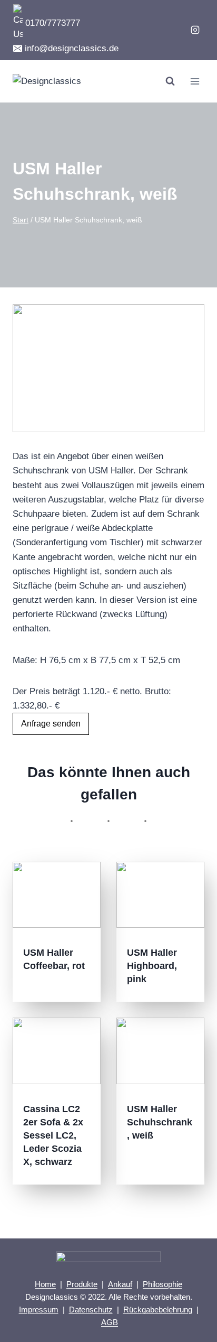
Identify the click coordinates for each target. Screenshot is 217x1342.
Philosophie (162, 1284)
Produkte (81, 1284)
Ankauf (120, 1284)
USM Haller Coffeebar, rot (54, 959)
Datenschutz (91, 1309)
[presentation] (57, 895)
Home (45, 1284)
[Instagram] (195, 30)
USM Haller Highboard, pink (152, 965)
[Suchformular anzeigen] (170, 81)
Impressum (38, 1309)
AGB (109, 1322)
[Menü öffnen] (194, 81)
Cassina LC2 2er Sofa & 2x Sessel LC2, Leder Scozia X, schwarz (53, 1135)
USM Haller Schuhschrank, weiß (159, 1122)
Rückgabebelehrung (157, 1309)
